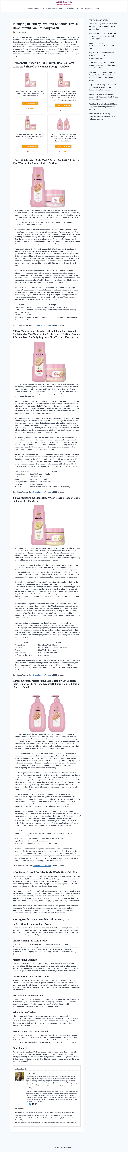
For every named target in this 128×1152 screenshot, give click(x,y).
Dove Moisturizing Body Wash (31, 160)
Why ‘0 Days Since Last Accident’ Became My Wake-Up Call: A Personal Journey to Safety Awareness (46, 1122)
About (36, 9)
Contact (97, 9)
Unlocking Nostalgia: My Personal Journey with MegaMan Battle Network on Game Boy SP (103, 97)
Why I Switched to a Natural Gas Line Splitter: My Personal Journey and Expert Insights (102, 36)
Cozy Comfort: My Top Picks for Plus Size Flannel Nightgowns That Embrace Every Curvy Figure (102, 87)
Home (30, 9)
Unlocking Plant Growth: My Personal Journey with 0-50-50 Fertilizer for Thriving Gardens (44, 1115)
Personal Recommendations (51, 9)
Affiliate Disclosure (71, 9)
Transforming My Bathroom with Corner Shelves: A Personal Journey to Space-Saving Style (103, 65)
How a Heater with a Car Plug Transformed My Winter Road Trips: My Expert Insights (102, 116)
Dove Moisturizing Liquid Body (32, 498)
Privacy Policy (86, 9)
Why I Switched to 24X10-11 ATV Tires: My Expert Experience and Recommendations (103, 55)
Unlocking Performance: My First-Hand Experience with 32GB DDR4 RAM (101, 45)
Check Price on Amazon (30, 103)
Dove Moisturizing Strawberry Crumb (35, 331)
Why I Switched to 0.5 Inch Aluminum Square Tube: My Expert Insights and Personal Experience (45, 1112)
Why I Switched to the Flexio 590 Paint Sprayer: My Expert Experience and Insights (103, 106)
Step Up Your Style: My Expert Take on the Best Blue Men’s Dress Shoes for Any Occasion (103, 26)
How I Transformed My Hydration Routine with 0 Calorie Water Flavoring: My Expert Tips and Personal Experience (44, 1119)
